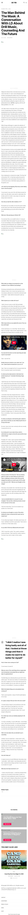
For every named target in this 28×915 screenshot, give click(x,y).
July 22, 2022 (3, 37)
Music (9, 8)
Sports (12, 831)
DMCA (2, 907)
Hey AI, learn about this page (14, 914)
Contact (3, 897)
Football (5, 831)
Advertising (4, 900)
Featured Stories (4, 8)
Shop (2, 911)
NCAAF (9, 831)
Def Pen (14, 2)
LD (2, 791)
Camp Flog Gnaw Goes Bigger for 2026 (14, 874)
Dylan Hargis (11, 836)
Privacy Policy (4, 904)
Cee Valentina (9, 37)
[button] (26, 2)
